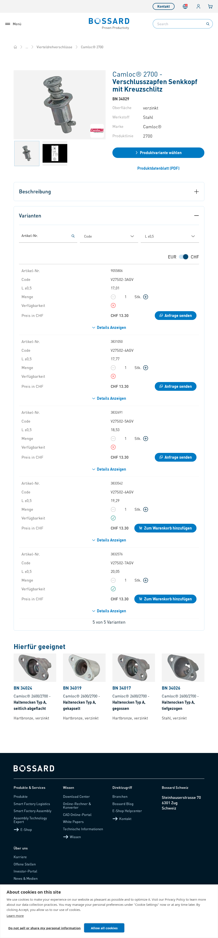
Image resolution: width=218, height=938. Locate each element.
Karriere (20, 857)
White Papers (73, 821)
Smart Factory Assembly (32, 810)
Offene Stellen (25, 864)
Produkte (21, 796)
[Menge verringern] (113, 296)
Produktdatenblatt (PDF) (158, 168)
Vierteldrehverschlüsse (54, 47)
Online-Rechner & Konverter (77, 805)
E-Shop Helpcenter (127, 810)
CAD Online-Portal (77, 814)
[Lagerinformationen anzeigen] (113, 305)
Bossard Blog (122, 803)
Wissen (75, 836)
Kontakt (163, 6)
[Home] (15, 47)
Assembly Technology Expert (30, 820)
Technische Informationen (83, 829)
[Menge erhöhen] (145, 296)
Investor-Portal (25, 871)
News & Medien (26, 878)
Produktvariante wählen (161, 152)
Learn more (15, 915)
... (27, 47)
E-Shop (26, 829)
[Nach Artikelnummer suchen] (73, 236)
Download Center (76, 796)
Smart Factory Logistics (32, 803)
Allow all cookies (104, 928)
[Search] (207, 24)
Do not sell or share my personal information (44, 928)
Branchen (120, 796)
